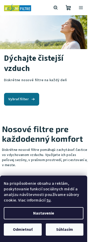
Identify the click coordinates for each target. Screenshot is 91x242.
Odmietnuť (23, 229)
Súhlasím (64, 229)
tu (49, 200)
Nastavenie (43, 213)
